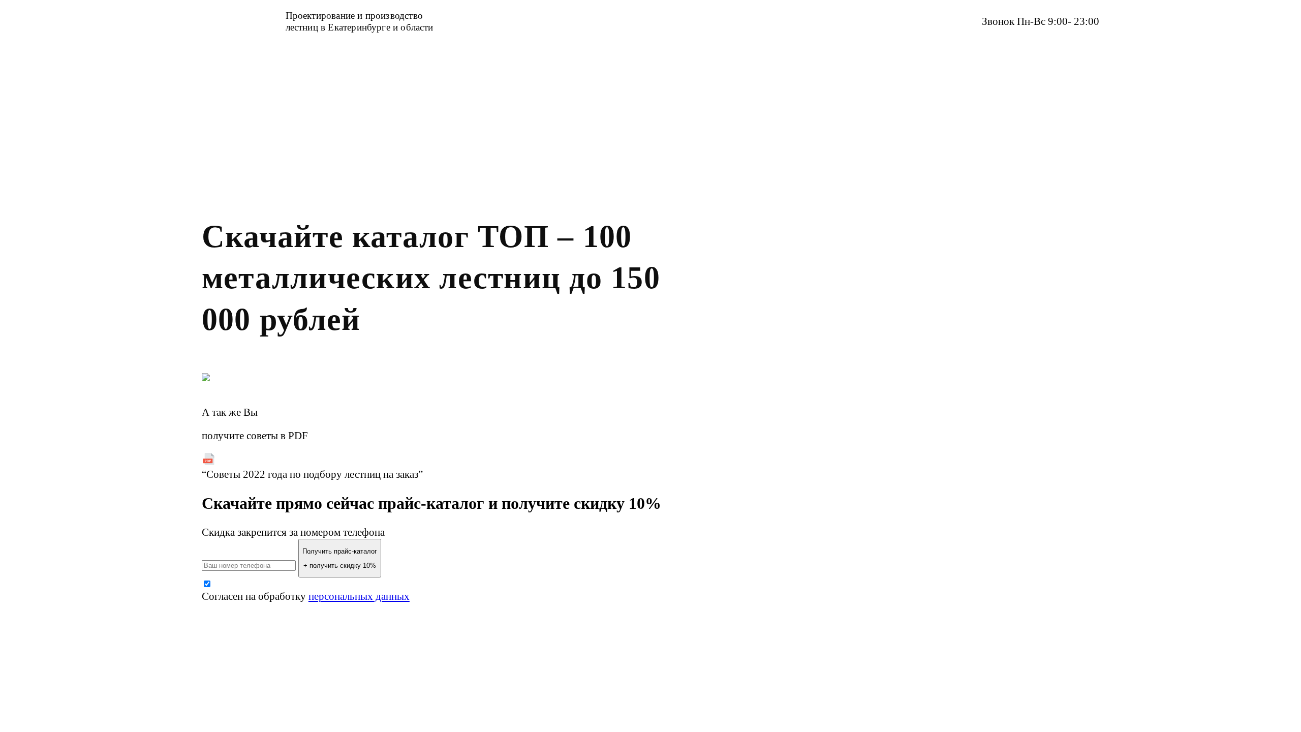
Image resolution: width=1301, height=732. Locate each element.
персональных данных (359, 596)
